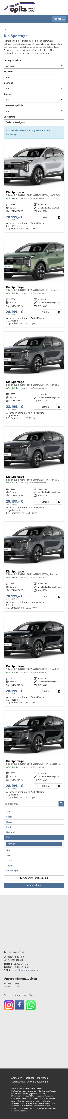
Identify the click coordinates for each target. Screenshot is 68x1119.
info (6, 29)
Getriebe (8, 82)
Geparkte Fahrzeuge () (35, 877)
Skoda (9, 860)
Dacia (9, 822)
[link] (59, 217)
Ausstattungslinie (13, 105)
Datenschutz (18, 1081)
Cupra (9, 816)
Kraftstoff (9, 71)
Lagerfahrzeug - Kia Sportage (34, 187)
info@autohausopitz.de (26, 970)
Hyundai (10, 832)
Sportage (11, 844)
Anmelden (16, 1077)
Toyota (9, 865)
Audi (8, 811)
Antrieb (8, 94)
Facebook (29, 1077)
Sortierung (9, 116)
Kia (8, 837)
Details (45, 217)
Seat (8, 855)
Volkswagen (12, 870)
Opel (8, 850)
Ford (8, 827)
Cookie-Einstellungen (38, 1081)
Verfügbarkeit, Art (14, 60)
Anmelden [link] (35, 885)
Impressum (43, 1077)
